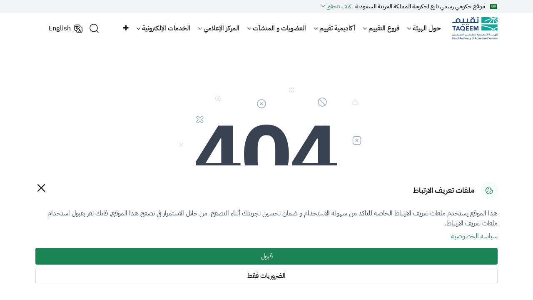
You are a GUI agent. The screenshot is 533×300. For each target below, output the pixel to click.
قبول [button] (267, 256)
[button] (125, 28)
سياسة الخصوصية (474, 236)
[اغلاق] (41, 187)
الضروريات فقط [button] (266, 276)
